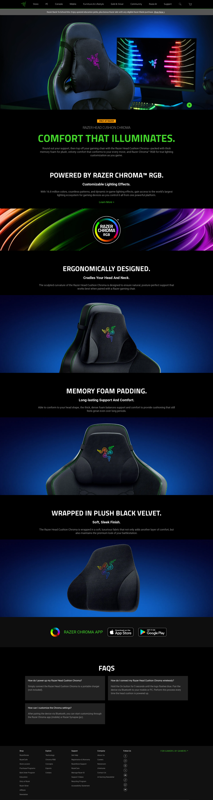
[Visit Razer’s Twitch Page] (125, 785)
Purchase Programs (27, 768)
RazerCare (75, 768)
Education (24, 777)
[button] (190, 4)
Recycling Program (78, 781)
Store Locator (25, 764)
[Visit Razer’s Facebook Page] (125, 756)
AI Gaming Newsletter (105, 777)
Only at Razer (25, 781)
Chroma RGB (50, 760)
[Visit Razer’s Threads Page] (125, 766)
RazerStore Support (79, 764)
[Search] (180, 4)
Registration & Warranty (80, 760)
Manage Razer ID (78, 773)
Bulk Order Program (27, 773)
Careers (100, 760)
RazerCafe (24, 760)
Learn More (106, 202)
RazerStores (24, 755)
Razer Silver (24, 786)
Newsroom (101, 764)
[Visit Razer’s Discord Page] (125, 790)
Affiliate (23, 790)
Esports (48, 768)
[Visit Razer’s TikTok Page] (125, 780)
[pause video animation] (189, 105)
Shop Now (159, 12)
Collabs (48, 773)
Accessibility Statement (80, 786)
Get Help (74, 755)
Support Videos (77, 777)
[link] (23, 4)
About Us (101, 755)
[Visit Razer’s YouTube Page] (125, 775)
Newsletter (24, 794)
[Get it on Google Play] (152, 632)
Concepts (49, 764)
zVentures (101, 768)
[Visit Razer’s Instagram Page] (125, 761)
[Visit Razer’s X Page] (125, 770)
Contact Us (101, 773)
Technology (49, 755)
